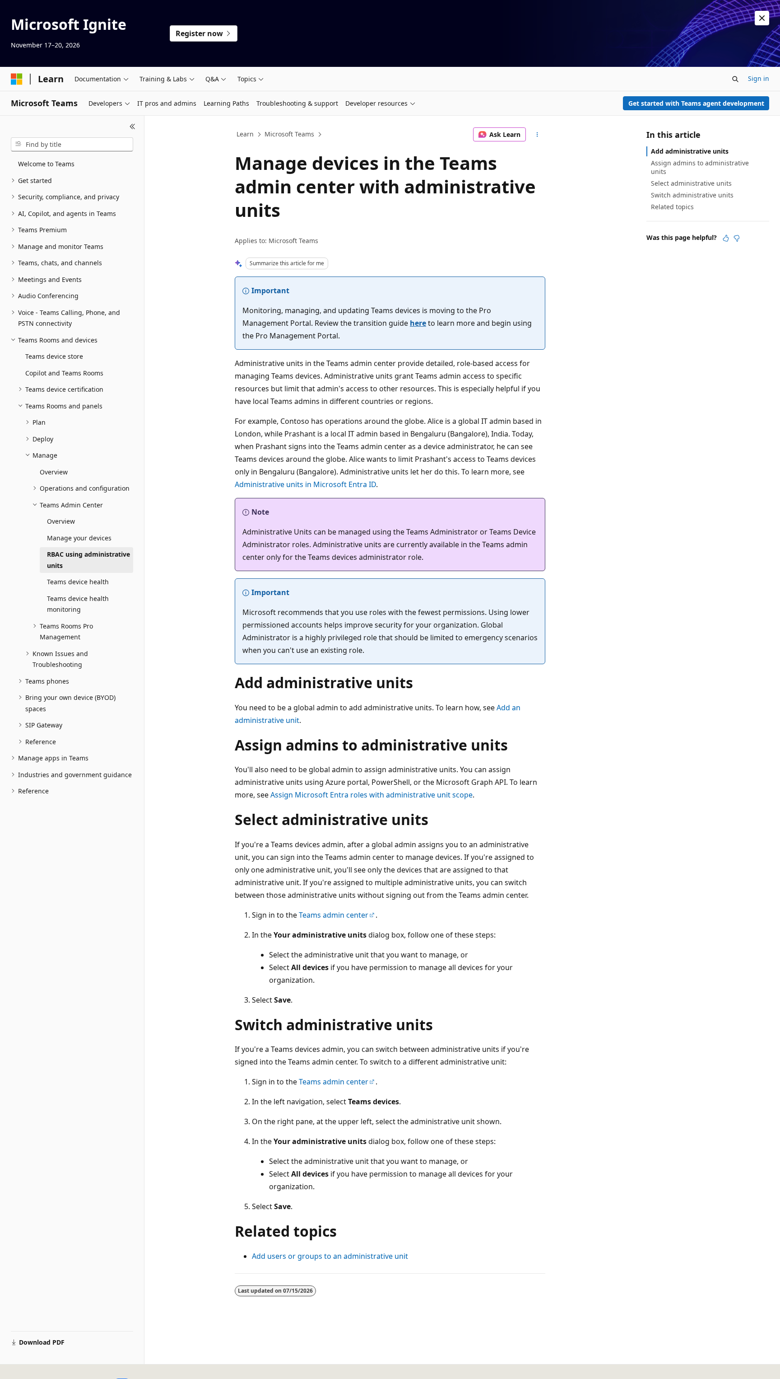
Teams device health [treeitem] (78, 581)
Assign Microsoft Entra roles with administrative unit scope (371, 795)
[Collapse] (132, 126)
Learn (245, 134)
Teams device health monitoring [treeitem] (78, 604)
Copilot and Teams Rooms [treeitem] (64, 373)
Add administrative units (690, 151)
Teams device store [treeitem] (54, 356)
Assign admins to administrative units (700, 167)
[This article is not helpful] (736, 238)
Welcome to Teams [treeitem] (46, 163)
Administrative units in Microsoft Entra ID (305, 484)
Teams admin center (333, 915)
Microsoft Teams (289, 134)
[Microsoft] (17, 79)
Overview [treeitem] (54, 472)
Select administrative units (691, 183)
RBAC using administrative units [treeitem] (88, 560)
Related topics (672, 206)
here (418, 323)
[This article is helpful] (725, 238)
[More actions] (537, 134)
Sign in (758, 78)
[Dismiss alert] (762, 18)
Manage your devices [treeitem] (79, 538)
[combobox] (72, 144)
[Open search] (735, 79)
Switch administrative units (692, 195)
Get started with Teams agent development (696, 103)
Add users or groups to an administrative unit (330, 1256)
